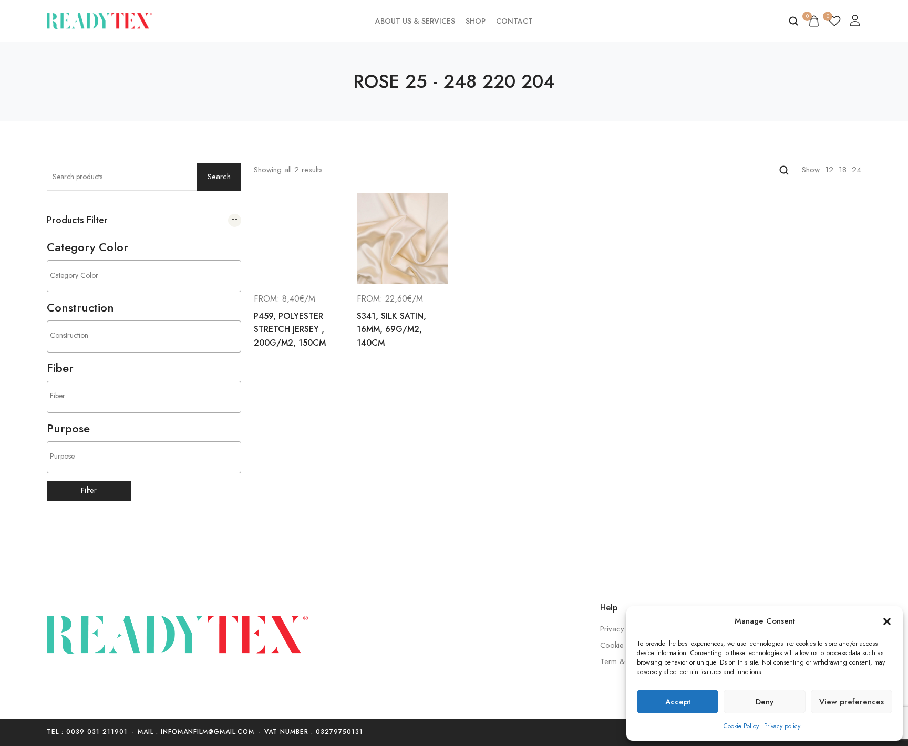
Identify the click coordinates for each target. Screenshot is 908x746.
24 (856, 169)
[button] (887, 621)
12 (829, 169)
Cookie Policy (741, 726)
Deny (764, 702)
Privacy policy (782, 726)
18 (843, 169)
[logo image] (99, 20)
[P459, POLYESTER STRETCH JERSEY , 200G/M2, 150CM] (299, 238)
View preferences (851, 702)
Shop (476, 21)
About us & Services (415, 21)
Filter (89, 490)
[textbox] (146, 275)
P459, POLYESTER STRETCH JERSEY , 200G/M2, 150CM (290, 329)
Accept (677, 702)
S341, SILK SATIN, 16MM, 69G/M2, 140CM (391, 329)
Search (219, 176)
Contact (514, 21)
